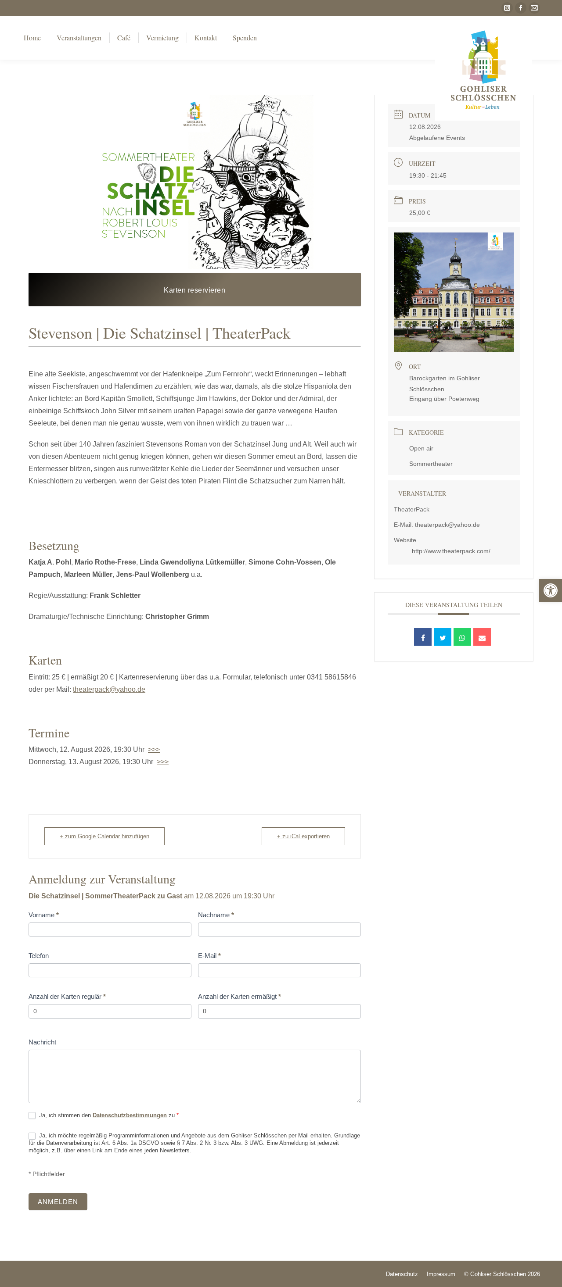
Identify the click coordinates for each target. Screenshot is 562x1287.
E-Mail (209, 955)
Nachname (216, 915)
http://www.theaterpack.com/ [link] (451, 550)
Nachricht (42, 1042)
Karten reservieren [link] (194, 290)
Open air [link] (421, 448)
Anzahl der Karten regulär (67, 996)
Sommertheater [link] (431, 463)
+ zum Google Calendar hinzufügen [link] (104, 836)
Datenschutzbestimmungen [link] (130, 1115)
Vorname (44, 915)
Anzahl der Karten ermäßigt (239, 996)
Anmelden (58, 1201)
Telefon (39, 955)
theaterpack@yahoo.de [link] (109, 689)
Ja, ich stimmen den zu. (108, 1115)
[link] (550, 590)
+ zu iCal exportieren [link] (303, 836)
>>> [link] (154, 749)
